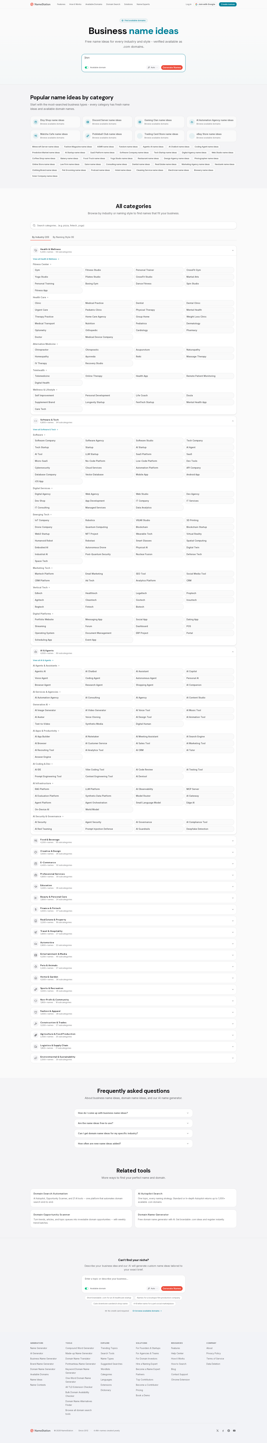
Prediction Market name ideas (46, 152)
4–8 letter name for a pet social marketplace (154, 1303)
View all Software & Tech (44, 429)
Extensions (106, 1385)
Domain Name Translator (78, 1358)
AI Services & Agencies (45, 692)
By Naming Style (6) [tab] (63, 237)
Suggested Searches (111, 1364)
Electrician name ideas (178, 170)
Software (38, 434)
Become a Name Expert (148, 1369)
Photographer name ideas (206, 158)
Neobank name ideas (224, 164)
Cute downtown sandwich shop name (110, 1303)
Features (61, 4)
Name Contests (38, 1385)
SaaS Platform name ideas (102, 152)
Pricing (139, 1390)
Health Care (39, 297)
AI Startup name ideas (75, 152)
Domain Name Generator (42, 1369)
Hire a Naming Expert (146, 1364)
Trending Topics (109, 1348)
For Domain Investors (146, 1358)
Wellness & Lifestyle (44, 389)
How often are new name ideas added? (99, 1143)
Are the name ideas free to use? (95, 1123)
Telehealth (39, 370)
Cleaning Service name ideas (149, 170)
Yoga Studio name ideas (121, 158)
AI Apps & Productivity (45, 730)
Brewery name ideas (203, 170)
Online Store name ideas (43, 164)
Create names (228, 4)
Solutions (128, 4)
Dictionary (106, 1390)
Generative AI (40, 704)
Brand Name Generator (42, 1364)
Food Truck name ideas (94, 158)
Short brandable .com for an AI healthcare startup (109, 1298)
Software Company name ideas (134, 152)
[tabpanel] (133, 654)
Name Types (107, 1358)
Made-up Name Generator (79, 1353)
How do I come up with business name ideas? (103, 1113)
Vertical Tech (40, 587)
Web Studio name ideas (222, 152)
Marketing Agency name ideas (196, 164)
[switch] (87, 67)
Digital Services (41, 488)
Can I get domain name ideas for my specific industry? (108, 1133)
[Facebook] (223, 1430)
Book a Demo (143, 1395)
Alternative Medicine (44, 344)
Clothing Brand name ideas (44, 170)
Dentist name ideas (141, 164)
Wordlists (105, 1369)
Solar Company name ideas (44, 176)
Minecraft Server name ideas (45, 147)
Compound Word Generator (80, 1348)
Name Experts (143, 4)
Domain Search (113, 4)
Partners (140, 1374)
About (209, 1348)
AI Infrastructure (42, 783)
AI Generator (36, 1353)
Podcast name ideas (100, 170)
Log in (188, 4)
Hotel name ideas (123, 170)
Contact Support (179, 1374)
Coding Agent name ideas (206, 147)
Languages (106, 1379)
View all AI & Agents (42, 660)
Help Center (177, 1353)
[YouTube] (234, 1430)
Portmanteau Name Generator (81, 1364)
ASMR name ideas (105, 147)
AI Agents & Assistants (45, 665)
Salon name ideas (93, 164)
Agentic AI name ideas (153, 147)
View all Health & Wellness (45, 259)
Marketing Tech (41, 568)
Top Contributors (144, 1379)
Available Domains (93, 4)
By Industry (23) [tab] (40, 237)
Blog (173, 1369)
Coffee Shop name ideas (43, 158)
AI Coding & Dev (41, 764)
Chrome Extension (180, 1379)
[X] (217, 1430)
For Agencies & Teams (147, 1353)
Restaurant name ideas (148, 158)
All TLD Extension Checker (79, 1387)
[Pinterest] (228, 1430)
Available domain (98, 67)
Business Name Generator (43, 1358)
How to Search (178, 1364)
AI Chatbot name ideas (179, 147)
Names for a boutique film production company (158, 1298)
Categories (106, 1374)
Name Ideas (36, 1379)
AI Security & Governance (47, 816)
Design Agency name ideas (176, 158)
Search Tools (107, 1353)
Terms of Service (215, 1358)
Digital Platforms (42, 613)
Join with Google (206, 4)
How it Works (75, 4)
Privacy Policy (213, 1353)
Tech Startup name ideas (165, 152)
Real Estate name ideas (165, 164)
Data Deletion (213, 1364)
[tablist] (133, 237)
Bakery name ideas (69, 158)
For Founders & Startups (148, 1348)
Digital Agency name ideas (194, 152)
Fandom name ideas (128, 147)
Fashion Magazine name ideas (78, 147)
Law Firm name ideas (69, 164)
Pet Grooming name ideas (74, 170)
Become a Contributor (147, 1385)
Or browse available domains (146, 1311)
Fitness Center (41, 264)
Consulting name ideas (116, 164)
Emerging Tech (41, 514)
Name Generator (38, 1348)
